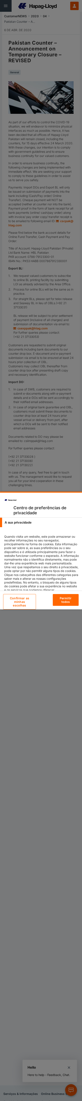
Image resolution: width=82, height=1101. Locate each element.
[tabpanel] (41, 567)
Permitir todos (65, 600)
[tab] (41, 522)
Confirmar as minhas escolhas (19, 601)
